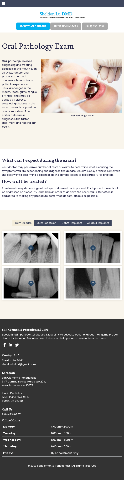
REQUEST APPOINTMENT (33, 26)
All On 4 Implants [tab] (98, 223)
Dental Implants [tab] (72, 223)
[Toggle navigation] (3, 3)
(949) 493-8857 (94, 26)
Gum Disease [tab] (23, 223)
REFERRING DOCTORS (66, 26)
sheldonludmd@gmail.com (19, 364)
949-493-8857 (11, 414)
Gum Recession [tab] (46, 223)
